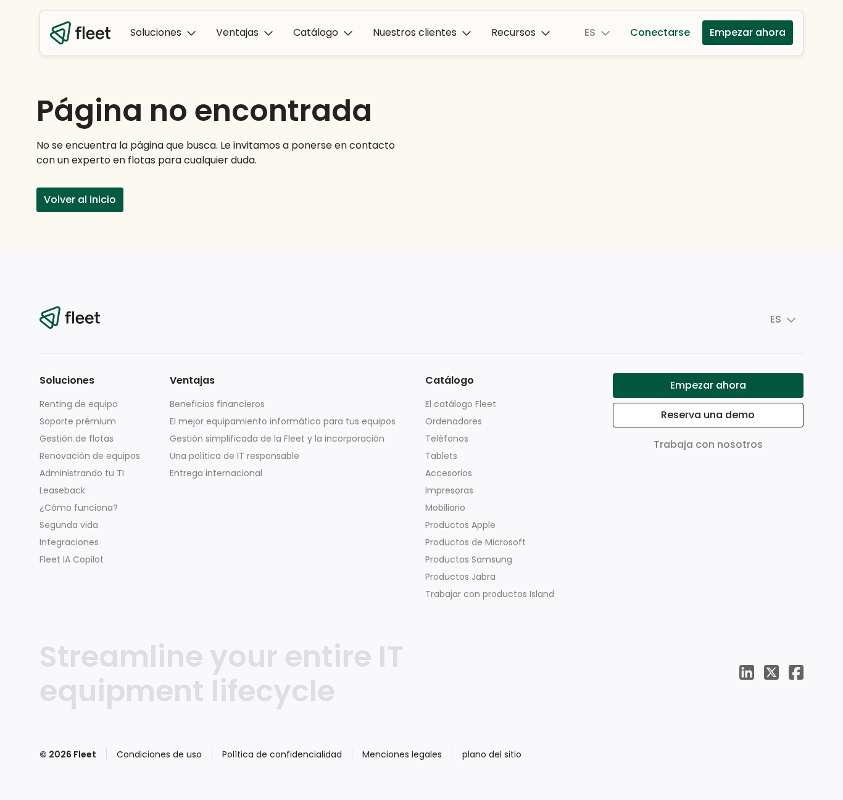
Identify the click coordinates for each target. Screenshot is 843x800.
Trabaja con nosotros (708, 444)
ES (590, 32)
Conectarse (660, 32)
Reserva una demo (708, 415)
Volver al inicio (80, 199)
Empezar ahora (748, 32)
